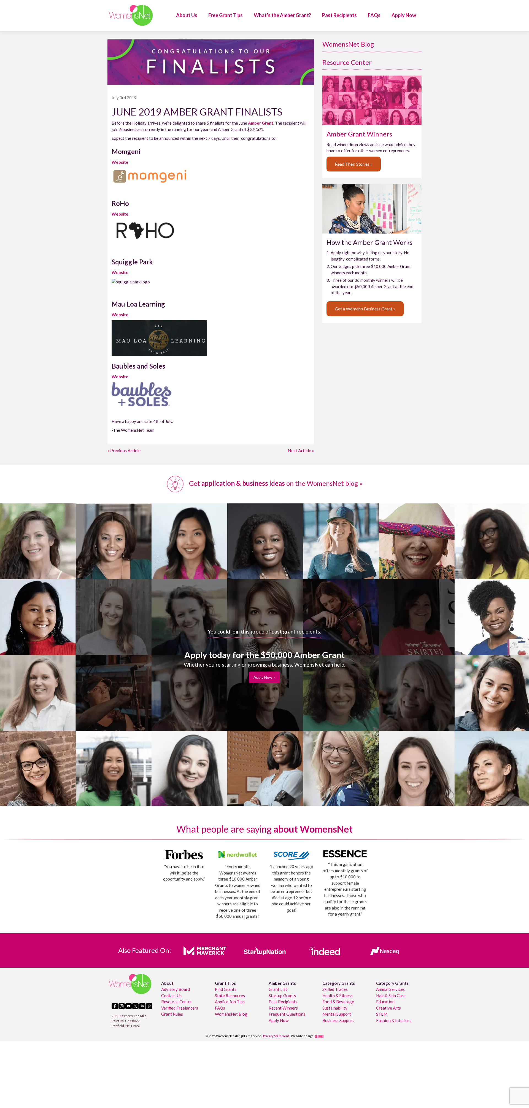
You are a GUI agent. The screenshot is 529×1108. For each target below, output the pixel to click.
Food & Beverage (338, 1001)
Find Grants (225, 989)
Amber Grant (260, 122)
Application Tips (230, 1001)
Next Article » (301, 450)
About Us (186, 15)
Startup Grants (282, 995)
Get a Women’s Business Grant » (365, 308)
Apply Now (404, 15)
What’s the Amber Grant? (282, 15)
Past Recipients (339, 15)
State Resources (230, 995)
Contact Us (171, 995)
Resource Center (347, 62)
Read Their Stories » (354, 164)
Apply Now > (264, 677)
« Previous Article (124, 450)
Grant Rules (172, 1014)
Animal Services (390, 989)
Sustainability (334, 1007)
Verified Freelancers (179, 1007)
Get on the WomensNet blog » (275, 483)
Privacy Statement (276, 1036)
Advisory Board (175, 989)
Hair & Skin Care (391, 995)
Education (385, 1001)
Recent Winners (283, 1007)
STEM (381, 1014)
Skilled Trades (335, 989)
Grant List (278, 989)
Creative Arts (388, 1007)
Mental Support (336, 1014)
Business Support (338, 1020)
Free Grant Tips (225, 15)
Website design (302, 1036)
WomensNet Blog (348, 44)
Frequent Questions (287, 1014)
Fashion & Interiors (393, 1020)
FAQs (374, 15)
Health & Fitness (337, 995)
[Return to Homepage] (130, 15)
